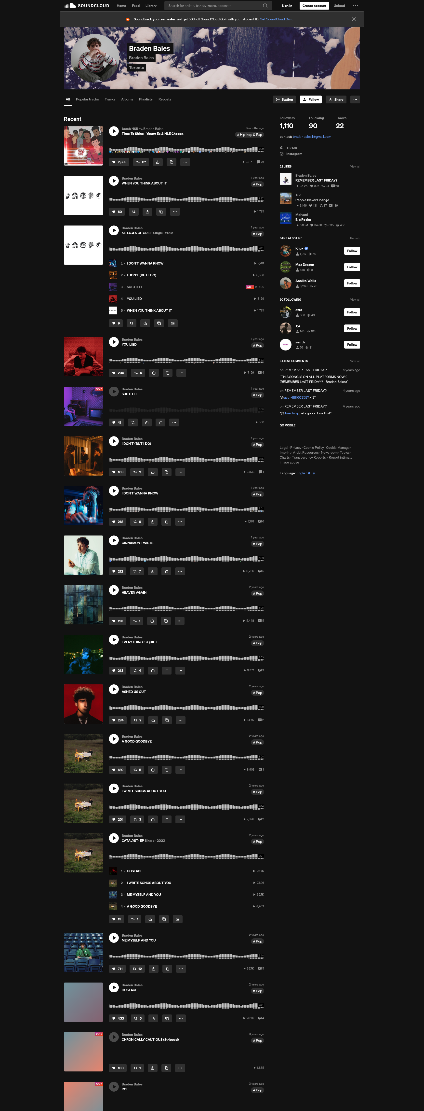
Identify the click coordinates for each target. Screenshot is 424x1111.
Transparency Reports (309, 457)
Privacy (295, 447)
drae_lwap (291, 413)
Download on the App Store (294, 436)
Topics (345, 452)
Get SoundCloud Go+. (276, 19)
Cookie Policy (314, 447)
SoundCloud (86, 5)
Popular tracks (87, 99)
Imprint (285, 452)
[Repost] (134, 212)
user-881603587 (296, 397)
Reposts (165, 99)
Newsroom (329, 452)
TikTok (291, 148)
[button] (355, 5)
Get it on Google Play (327, 436)
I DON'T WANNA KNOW (145, 263)
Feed (136, 5)
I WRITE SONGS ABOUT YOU (149, 883)
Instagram (294, 153)
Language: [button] (297, 473)
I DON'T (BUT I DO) (141, 275)
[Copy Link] (171, 162)
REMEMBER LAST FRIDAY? (305, 370)
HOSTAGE (134, 871)
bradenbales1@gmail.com (312, 136)
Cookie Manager (338, 447)
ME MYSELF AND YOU (144, 894)
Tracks (110, 99)
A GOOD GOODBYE (142, 906)
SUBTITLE (135, 287)
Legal (284, 447)
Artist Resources (306, 452)
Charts (285, 457)
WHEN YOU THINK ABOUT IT (149, 310)
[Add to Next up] (173, 323)
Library (151, 5)
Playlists (146, 99)
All (68, 99)
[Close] (354, 19)
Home (121, 5)
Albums (127, 99)
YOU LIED (134, 298)
